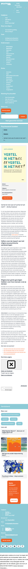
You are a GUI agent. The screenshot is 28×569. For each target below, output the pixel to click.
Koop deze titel (7, 197)
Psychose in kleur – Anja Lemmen (12, 476)
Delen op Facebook (6, 371)
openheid (5, 419)
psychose (13, 419)
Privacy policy (3, 568)
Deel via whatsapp (6, 375)
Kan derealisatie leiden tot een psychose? (14, 350)
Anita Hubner (15, 234)
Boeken (6, 134)
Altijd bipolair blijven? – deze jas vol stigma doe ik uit (13, 431)
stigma (19, 423)
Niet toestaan (20, 565)
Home (5, 129)
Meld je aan (14, 500)
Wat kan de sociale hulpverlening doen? (12, 454)
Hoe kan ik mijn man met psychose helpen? (14, 348)
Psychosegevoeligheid (8, 423)
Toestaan (15, 565)
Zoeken (3, 113)
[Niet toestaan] (6, 568)
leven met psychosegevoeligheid (11, 414)
